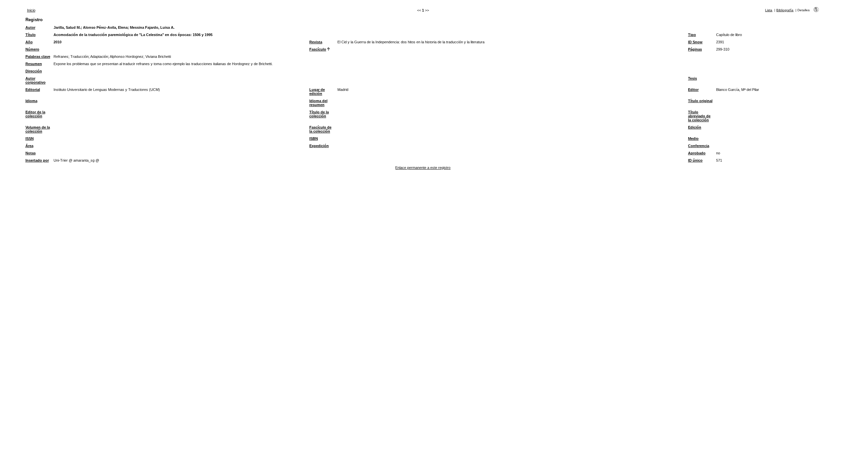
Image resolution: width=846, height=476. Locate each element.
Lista (768, 10)
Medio (693, 138)
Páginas (695, 49)
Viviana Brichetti (158, 57)
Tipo (692, 35)
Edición (694, 127)
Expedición (319, 146)
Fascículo (317, 49)
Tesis (692, 78)
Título (30, 35)
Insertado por (37, 160)
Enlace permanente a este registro (422, 168)
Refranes (61, 57)
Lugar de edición (317, 92)
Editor (693, 90)
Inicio (31, 10)
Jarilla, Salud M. (67, 27)
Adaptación (99, 57)
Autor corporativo (35, 80)
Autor (30, 27)
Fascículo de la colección (320, 129)
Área (29, 146)
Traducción (79, 57)
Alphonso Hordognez (126, 57)
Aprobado (697, 153)
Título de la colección (319, 114)
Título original (700, 101)
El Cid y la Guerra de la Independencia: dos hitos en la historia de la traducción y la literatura (410, 42)
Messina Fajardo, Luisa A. (152, 27)
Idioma (31, 101)
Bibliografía (784, 10)
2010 (57, 42)
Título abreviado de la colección (699, 116)
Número (32, 49)
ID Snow (695, 42)
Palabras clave (37, 57)
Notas (30, 153)
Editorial (32, 90)
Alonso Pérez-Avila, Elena (105, 27)
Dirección (33, 71)
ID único (695, 160)
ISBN (313, 138)
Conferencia (698, 146)
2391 (720, 42)
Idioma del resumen (318, 103)
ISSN (29, 138)
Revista (315, 42)
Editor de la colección (35, 114)
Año (29, 42)
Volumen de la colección (37, 129)
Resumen (33, 64)
